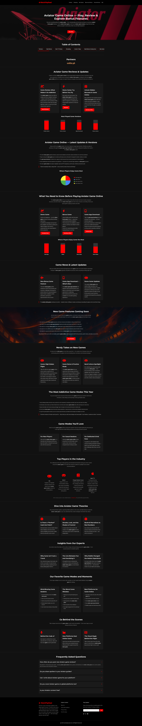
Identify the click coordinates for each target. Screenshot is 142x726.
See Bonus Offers (89, 109)
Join (101, 710)
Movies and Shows (88, 2)
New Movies (49, 49)
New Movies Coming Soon (90, 49)
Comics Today (77, 49)
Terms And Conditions (65, 707)
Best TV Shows (59, 49)
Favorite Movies (97, 2)
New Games (81, 2)
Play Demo (66, 107)
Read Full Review (45, 109)
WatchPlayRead (46, 2)
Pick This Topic (64, 712)
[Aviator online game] (71, 63)
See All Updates (71, 338)
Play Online (71, 31)
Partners (70, 2)
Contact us (73, 497)
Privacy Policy (64, 709)
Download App (89, 231)
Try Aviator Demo (45, 233)
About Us (63, 705)
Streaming (76, 2)
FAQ (102, 2)
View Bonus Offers (67, 233)
